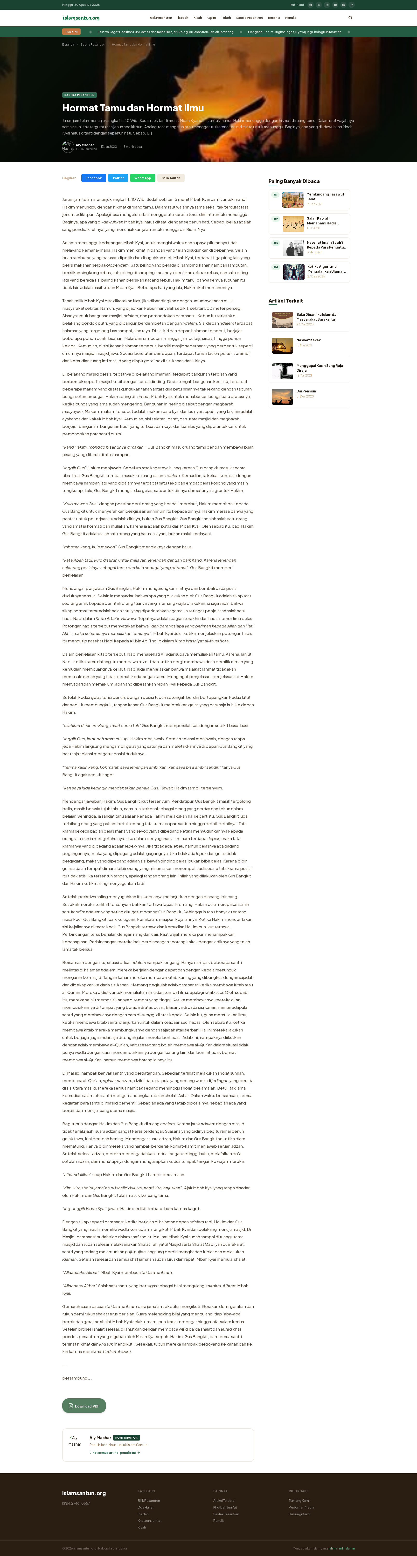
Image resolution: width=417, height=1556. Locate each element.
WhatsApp (142, 178)
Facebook (94, 178)
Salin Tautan (171, 178)
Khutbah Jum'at (149, 1520)
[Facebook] (310, 5)
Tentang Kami (299, 1500)
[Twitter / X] (319, 5)
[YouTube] (335, 5)
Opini (211, 18)
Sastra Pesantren (249, 18)
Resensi (274, 18)
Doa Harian (146, 1507)
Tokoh (226, 18)
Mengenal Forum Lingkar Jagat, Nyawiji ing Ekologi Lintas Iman (183, 32)
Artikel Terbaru (224, 1500)
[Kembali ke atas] (405, 1548)
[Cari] (350, 17)
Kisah (198, 18)
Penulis (290, 18)
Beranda (68, 44)
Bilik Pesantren (161, 18)
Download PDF (86, 1406)
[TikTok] (351, 5)
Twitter (118, 178)
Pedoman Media (301, 1507)
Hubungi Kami (299, 1514)
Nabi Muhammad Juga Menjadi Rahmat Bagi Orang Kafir (286, 32)
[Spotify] (343, 5)
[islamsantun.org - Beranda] (81, 18)
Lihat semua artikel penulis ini (113, 1453)
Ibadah (182, 18)
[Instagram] (327, 5)
